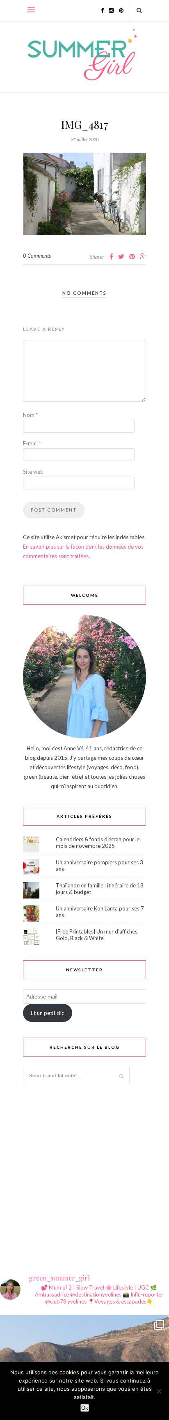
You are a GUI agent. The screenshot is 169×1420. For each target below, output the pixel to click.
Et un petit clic (47, 1013)
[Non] (159, 1391)
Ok (84, 1408)
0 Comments (37, 255)
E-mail (32, 443)
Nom (30, 415)
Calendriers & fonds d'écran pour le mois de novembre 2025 (97, 842)
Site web (33, 471)
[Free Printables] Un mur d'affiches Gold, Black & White (96, 934)
